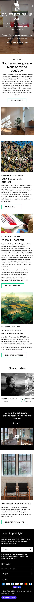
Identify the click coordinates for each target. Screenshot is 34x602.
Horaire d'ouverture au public (17, 43)
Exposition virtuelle (14, 355)
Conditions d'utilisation (18, 556)
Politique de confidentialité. (9, 558)
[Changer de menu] (2, 6)
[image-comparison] (17, 436)
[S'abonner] (30, 549)
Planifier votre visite (14, 522)
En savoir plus (17, 100)
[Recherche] (32, 6)
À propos (17, 423)
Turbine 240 (11, 591)
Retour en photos (12, 286)
